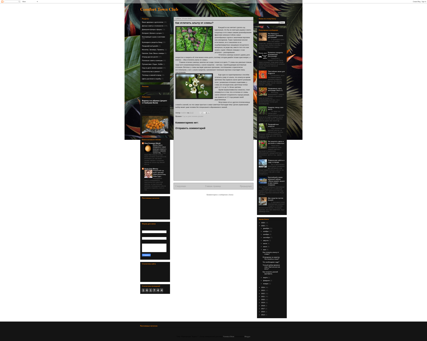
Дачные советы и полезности (152, 26)
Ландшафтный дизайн (150, 46)
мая (264, 249)
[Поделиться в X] (204, 113)
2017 (263, 309)
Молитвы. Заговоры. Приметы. (153, 49)
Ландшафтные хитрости (273, 125)
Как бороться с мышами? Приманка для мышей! (275, 35)
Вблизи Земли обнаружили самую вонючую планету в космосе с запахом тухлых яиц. (159, 149)
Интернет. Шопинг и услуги (152, 33)
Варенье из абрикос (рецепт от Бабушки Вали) (154, 102)
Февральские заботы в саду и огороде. (276, 161)
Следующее (180, 186)
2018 (263, 306)
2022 (263, 293)
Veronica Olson (228, 336)
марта (265, 277)
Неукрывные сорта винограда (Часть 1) (275, 89)
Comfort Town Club (159, 9)
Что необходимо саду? (271, 262)
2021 (263, 296)
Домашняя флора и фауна (152, 29)
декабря (266, 228)
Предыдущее (246, 186)
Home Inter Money (151, 169)
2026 (263, 223)
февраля (266, 280)
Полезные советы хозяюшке (152, 60)
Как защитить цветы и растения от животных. (276, 142)
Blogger (247, 336)
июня (265, 246)
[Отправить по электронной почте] (200, 113)
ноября (266, 231)
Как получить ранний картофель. (270, 273)
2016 (263, 312)
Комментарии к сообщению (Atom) (220, 194)
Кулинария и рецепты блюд (152, 42)
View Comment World (152, 143)
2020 (263, 299)
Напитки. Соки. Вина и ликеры (153, 53)
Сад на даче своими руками (192, 116)
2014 (263, 315)
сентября (266, 237)
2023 (263, 290)
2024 (263, 287)
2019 (263, 302)
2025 (263, 226)
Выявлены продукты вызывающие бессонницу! (275, 54)
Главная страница (213, 186)
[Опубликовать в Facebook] (206, 113)
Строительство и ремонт (151, 71)
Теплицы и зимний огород (151, 75)
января (266, 284)
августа (266, 240)
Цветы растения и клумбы (151, 79)
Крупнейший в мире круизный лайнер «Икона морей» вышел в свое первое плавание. (276, 181)
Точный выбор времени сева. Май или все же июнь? (271, 267)
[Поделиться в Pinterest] (209, 113)
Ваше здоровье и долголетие (152, 22)
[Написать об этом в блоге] (202, 113)
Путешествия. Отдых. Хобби (152, 64)
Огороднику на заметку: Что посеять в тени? (271, 258)
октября (266, 234)
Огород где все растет (150, 57)
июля (265, 243)
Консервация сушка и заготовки (153, 37)
